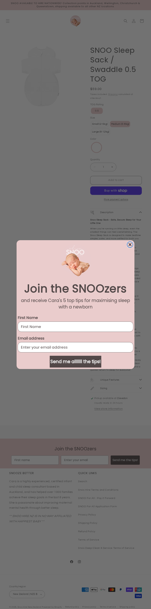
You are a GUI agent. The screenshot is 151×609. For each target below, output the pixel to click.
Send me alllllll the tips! (75, 362)
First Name (28, 317)
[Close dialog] (130, 245)
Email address (31, 338)
